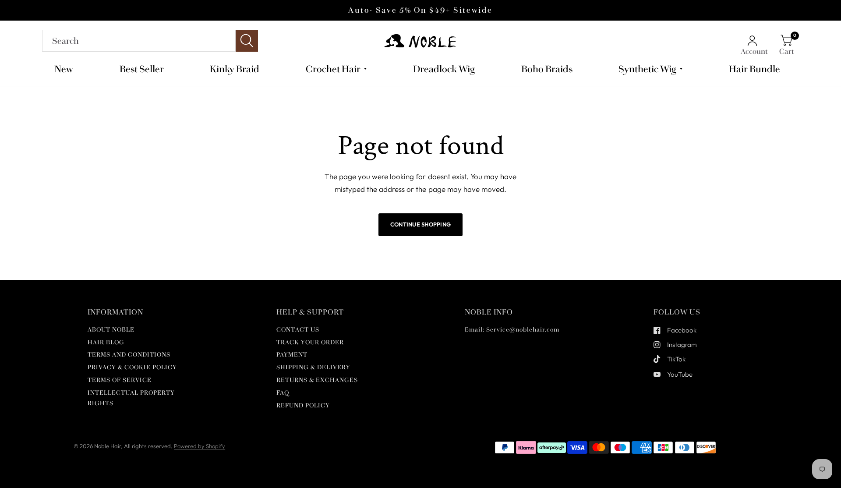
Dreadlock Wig (444, 69)
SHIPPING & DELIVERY (313, 367)
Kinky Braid (234, 69)
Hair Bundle (754, 69)
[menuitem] (67, 69)
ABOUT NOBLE (111, 329)
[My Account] (754, 41)
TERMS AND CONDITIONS (129, 354)
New (63, 69)
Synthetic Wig (647, 69)
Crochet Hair (333, 69)
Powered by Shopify (199, 445)
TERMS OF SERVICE (120, 380)
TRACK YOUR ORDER (310, 342)
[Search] (150, 41)
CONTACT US (297, 329)
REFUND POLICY (303, 405)
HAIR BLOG (106, 342)
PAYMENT (291, 354)
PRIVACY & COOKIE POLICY (132, 367)
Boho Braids (546, 69)
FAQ (282, 392)
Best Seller (142, 69)
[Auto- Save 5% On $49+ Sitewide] (420, 10)
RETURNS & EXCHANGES (317, 380)
